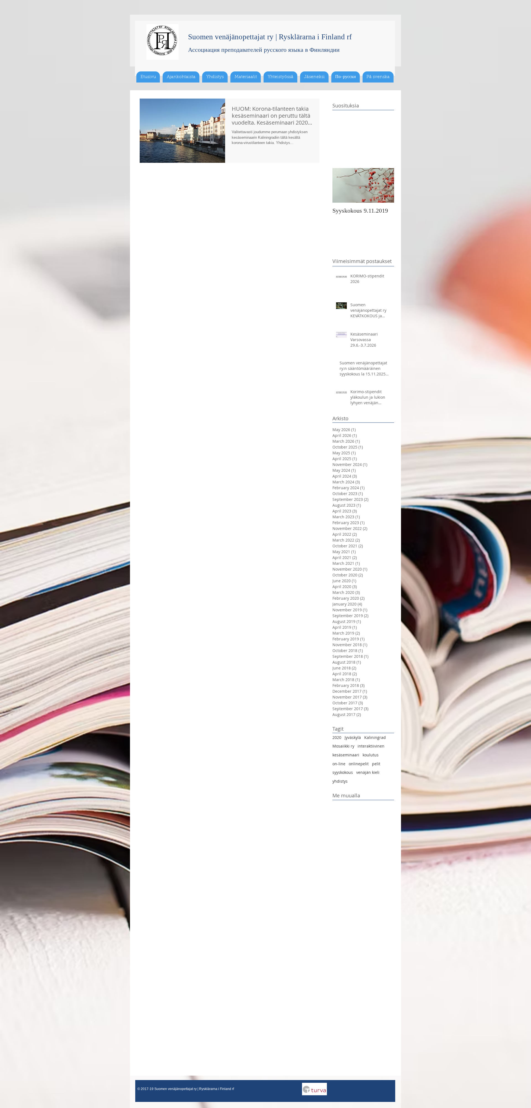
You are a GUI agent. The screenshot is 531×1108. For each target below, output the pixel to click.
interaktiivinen (371, 746)
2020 (336, 737)
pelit (376, 763)
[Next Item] (385, 185)
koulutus (371, 754)
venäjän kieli (367, 772)
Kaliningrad (375, 737)
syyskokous (342, 772)
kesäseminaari (345, 754)
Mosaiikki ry (343, 746)
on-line (338, 763)
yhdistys (340, 781)
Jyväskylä (353, 737)
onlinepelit (359, 763)
